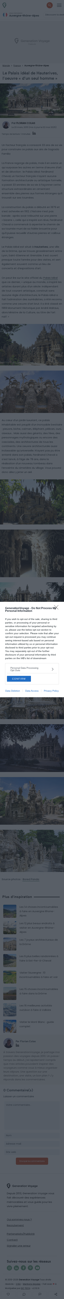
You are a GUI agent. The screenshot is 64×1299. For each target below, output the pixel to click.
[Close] (57, 608)
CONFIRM (19, 678)
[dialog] (32, 649)
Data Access (32, 690)
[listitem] (32, 669)
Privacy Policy (51, 690)
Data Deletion (12, 690)
